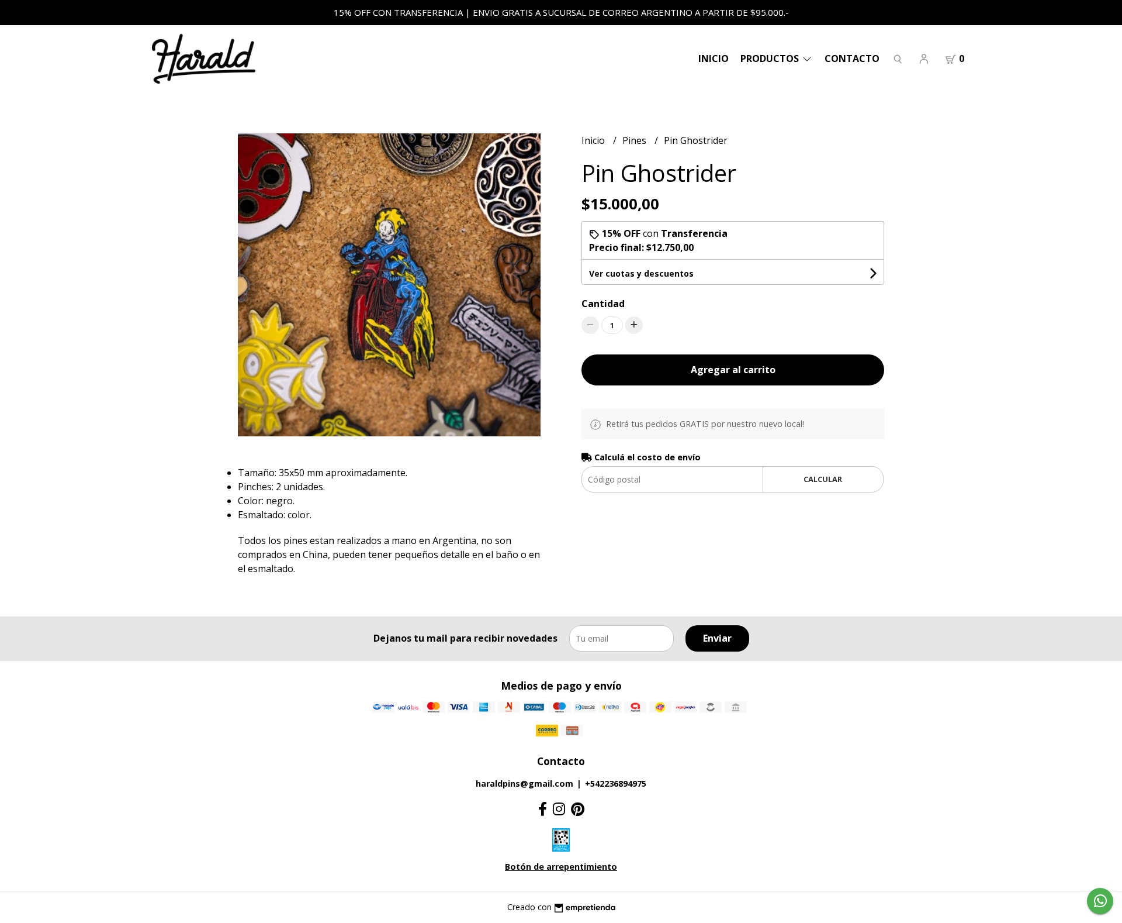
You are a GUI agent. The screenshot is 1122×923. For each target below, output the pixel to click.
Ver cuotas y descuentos (641, 273)
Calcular (823, 479)
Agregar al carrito (733, 369)
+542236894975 (615, 783)
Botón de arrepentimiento (561, 866)
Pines (635, 140)
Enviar (717, 638)
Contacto (852, 58)
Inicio (713, 58)
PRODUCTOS (770, 58)
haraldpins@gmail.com (524, 783)
